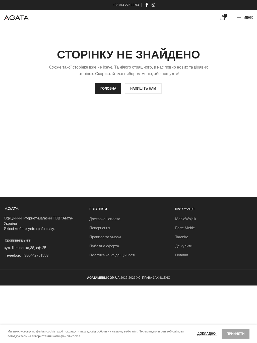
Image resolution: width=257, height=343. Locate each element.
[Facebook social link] (147, 5)
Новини (181, 255)
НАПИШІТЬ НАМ (143, 88)
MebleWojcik (185, 219)
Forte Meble (185, 228)
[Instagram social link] (153, 5)
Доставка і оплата (104, 219)
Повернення (99, 228)
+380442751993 (35, 255)
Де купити (183, 246)
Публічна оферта (104, 246)
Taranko (181, 237)
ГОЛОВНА (108, 88)
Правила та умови (105, 237)
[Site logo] (16, 17)
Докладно (207, 333)
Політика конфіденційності (112, 255)
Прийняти (235, 334)
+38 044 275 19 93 (126, 5)
